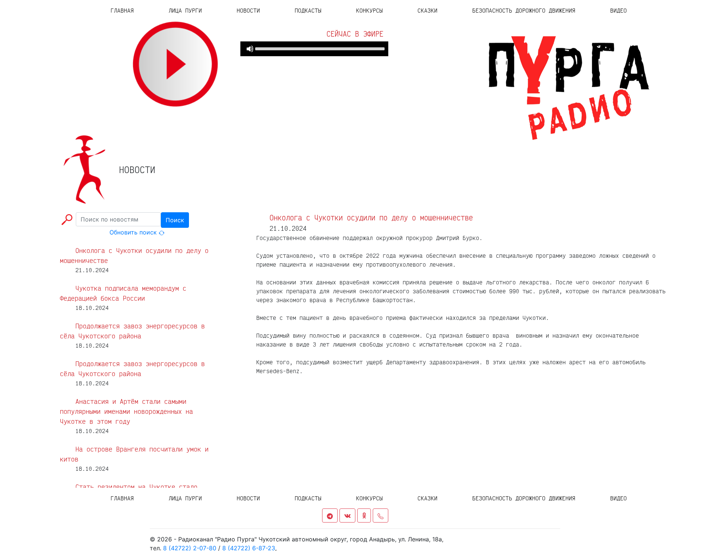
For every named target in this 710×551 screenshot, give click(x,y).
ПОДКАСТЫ (308, 10)
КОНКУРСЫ (369, 10)
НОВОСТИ (248, 10)
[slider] (320, 48)
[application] (314, 48)
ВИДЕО (618, 10)
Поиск (175, 220)
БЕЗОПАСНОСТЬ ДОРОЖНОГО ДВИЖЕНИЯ (523, 10)
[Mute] (250, 49)
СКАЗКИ (427, 10)
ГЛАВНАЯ (131, 10)
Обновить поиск (134, 232)
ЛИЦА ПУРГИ (185, 10)
